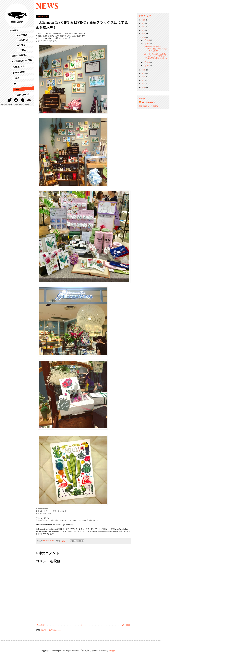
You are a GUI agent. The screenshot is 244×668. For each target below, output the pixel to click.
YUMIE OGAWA (148, 102)
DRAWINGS (21, 39)
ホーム (83, 625)
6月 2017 (147, 62)
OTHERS (21, 49)
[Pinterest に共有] (82, 540)
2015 (143, 73)
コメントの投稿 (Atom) (51, 630)
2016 (143, 70)
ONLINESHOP (21, 94)
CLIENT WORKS (21, 55)
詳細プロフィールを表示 (148, 106)
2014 (143, 77)
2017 (143, 37)
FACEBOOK (16, 100)
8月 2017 (147, 43)
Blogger (112, 650)
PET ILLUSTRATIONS (21, 61)
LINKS (21, 78)
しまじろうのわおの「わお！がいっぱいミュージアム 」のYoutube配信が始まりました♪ (155, 56)
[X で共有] (77, 540)
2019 (143, 30)
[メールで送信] (71, 540)
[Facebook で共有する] (79, 540)
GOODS (21, 44)
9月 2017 (147, 40)
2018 (143, 33)
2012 (143, 83)
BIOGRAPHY (21, 72)
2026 (143, 20)
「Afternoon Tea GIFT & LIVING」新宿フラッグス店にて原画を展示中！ (155, 48)
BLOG (22, 100)
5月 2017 (147, 65)
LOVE (21, 83)
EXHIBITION (21, 66)
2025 (143, 23)
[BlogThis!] (74, 540)
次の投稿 (40, 625)
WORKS (21, 29)
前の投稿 (126, 625)
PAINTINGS (21, 34)
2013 (143, 80)
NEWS (47, 5)
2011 (143, 87)
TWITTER (9, 100)
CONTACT (29, 100)
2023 (143, 27)
